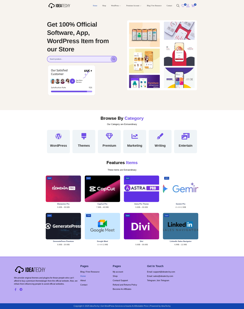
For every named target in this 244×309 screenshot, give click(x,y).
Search (114, 59)
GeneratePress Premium (63, 241)
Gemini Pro (180, 204)
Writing (160, 145)
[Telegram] (20, 289)
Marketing (134, 145)
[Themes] (84, 136)
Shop (115, 276)
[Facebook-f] (15, 289)
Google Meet (102, 241)
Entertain (185, 145)
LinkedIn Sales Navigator (181, 241)
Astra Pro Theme (141, 204)
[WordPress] (58, 136)
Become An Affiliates (122, 289)
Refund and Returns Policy (125, 285)
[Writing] (160, 136)
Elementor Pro (63, 204)
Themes (84, 145)
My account (118, 272)
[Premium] (109, 136)
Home (83, 276)
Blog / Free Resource (90, 272)
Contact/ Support (120, 280)
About (83, 280)
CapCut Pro (102, 204)
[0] (183, 5)
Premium (109, 145)
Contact (83, 285)
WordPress (58, 145)
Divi (141, 241)
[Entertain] (185, 136)
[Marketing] (135, 136)
